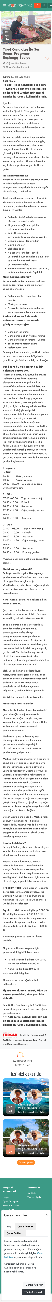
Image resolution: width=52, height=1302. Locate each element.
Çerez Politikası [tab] (15, 1233)
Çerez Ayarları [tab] (25, 1226)
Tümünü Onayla (33, 1292)
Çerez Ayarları (34, 1284)
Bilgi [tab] (9, 1226)
